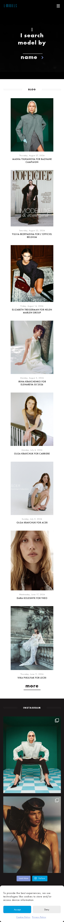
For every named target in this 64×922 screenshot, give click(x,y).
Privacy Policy (39, 917)
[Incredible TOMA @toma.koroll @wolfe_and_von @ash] (32, 834)
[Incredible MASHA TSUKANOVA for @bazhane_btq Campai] (32, 754)
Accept (17, 909)
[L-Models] (10, 6)
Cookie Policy (23, 917)
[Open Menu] (58, 6)
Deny (46, 909)
